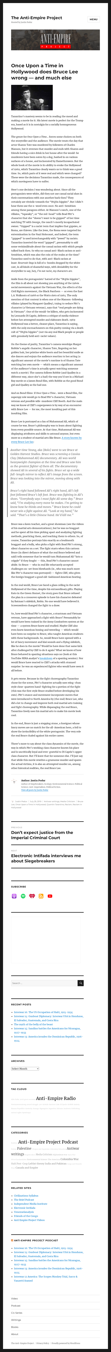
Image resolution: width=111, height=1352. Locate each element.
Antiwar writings (51, 801)
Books (14, 1327)
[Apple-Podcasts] (15, 896)
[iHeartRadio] (33, 896)
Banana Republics (18, 1109)
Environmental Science (37, 1159)
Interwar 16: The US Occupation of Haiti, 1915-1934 (43, 1012)
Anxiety (76, 1104)
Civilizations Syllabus (26, 1195)
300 (40, 1104)
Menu (94, 19)
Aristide (45, 1104)
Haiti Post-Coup (19, 1163)
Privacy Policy (42, 1343)
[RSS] (42, 896)
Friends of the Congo (26, 1216)
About (14, 1334)
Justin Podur (21, 801)
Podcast (16, 1305)
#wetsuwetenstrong (18, 1104)
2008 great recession (28, 1099)
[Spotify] (24, 896)
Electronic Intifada (24, 1207)
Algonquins (43, 1109)
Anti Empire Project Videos (29, 1220)
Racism (68, 804)
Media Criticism (67, 801)
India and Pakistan (55, 1163)
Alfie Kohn (15, 1099)
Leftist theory (36, 1163)
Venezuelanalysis (24, 1211)
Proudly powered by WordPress (66, 1343)
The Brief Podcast (24, 1199)
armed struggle (32, 1104)
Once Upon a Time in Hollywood (30, 804)
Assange (36, 1109)
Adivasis (60, 1109)
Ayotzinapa (26, 1113)
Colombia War (70, 1159)
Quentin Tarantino (55, 804)
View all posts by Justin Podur (34, 790)
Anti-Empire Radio (56, 1098)
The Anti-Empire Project (36, 17)
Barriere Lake (54, 1104)
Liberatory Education (58, 1149)
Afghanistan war (60, 1155)
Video (14, 1298)
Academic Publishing (72, 1109)
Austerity (28, 1109)
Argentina (52, 1109)
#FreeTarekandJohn (18, 1160)
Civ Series (16, 1312)
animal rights (16, 1113)
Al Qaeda (63, 1104)
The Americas (54, 1159)
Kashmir (14, 1143)
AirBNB (70, 1104)
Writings (16, 1320)
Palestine (24, 1148)
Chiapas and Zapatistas (41, 1149)
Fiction (13, 1149)
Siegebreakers (30, 1155)
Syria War (71, 1155)
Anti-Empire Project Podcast (48, 1142)
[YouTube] (51, 896)
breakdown (46, 658)
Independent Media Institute (30, 1203)
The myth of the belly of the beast (33, 1024)
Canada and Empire (27, 1167)
